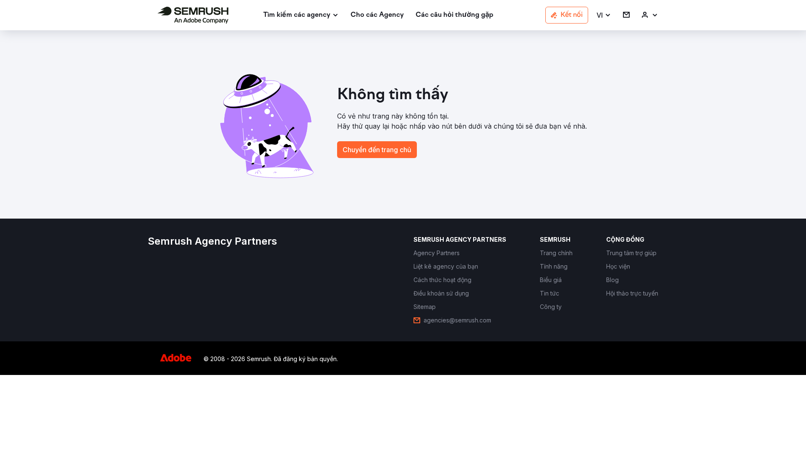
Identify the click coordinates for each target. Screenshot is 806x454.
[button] (604, 15)
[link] (377, 15)
